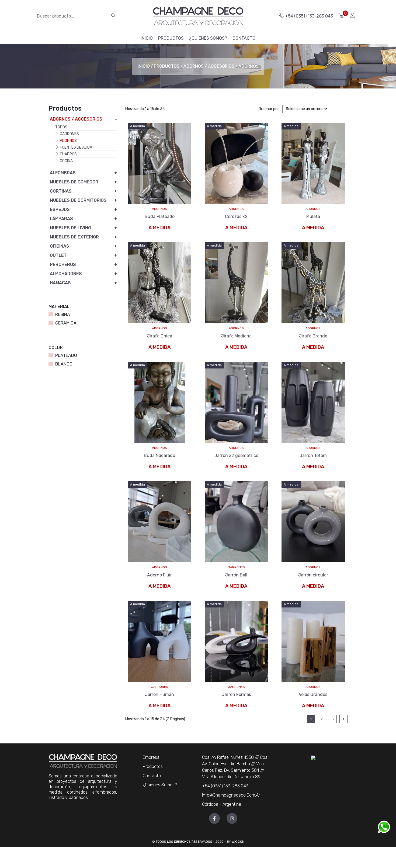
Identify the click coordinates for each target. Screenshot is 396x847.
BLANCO (63, 364)
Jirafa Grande (313, 336)
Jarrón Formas (236, 694)
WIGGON (238, 841)
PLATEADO (66, 355)
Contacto (152, 775)
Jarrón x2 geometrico (236, 455)
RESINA (62, 314)
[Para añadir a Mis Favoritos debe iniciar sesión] (173, 182)
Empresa (151, 757)
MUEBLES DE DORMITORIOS (78, 200)
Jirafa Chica (159, 336)
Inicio (144, 66)
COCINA (66, 161)
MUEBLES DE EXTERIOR (74, 237)
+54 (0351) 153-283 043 (309, 16)
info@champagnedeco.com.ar (231, 795)
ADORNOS (159, 209)
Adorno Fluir (159, 575)
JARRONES (236, 567)
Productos (166, 66)
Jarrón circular (313, 575)
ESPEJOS (60, 209)
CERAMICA (66, 323)
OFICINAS (59, 246)
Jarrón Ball (236, 575)
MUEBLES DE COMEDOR (74, 182)
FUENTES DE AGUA (75, 147)
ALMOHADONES (66, 273)
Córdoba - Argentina (221, 804)
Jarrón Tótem (313, 455)
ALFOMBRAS (63, 172)
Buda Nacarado (159, 455)
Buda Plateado (160, 216)
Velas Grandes (313, 694)
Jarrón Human (159, 694)
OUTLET (58, 255)
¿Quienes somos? (160, 784)
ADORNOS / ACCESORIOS (208, 66)
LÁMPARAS (61, 218)
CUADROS (68, 154)
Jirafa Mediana (236, 336)
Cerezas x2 (236, 216)
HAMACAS (60, 282)
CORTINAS (61, 191)
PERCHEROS (63, 264)
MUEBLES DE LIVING (70, 227)
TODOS (61, 127)
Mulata (313, 216)
